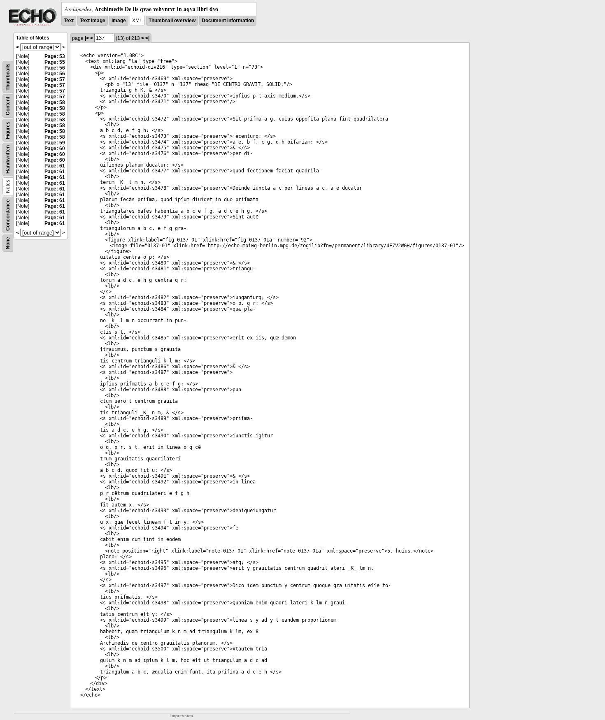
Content (8, 106)
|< (87, 38)
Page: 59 (54, 143)
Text (69, 20)
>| (147, 38)
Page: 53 (54, 56)
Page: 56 (54, 68)
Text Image (92, 20)
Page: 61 (54, 166)
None (8, 243)
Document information (228, 20)
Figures (8, 130)
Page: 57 (54, 79)
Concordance (8, 215)
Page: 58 (54, 102)
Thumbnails (8, 77)
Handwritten (8, 159)
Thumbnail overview (172, 20)
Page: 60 (54, 148)
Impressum (181, 715)
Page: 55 (54, 62)
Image (119, 20)
